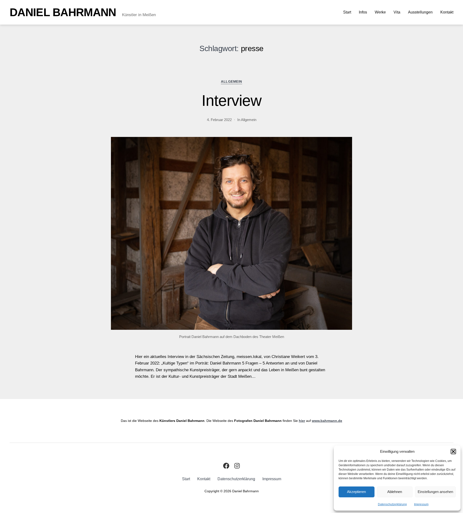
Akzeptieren (356, 492)
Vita (397, 12)
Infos (363, 12)
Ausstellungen (420, 12)
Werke (380, 12)
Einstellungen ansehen (435, 492)
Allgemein (231, 81)
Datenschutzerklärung (392, 504)
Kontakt (446, 12)
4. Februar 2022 (219, 120)
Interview (231, 100)
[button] (453, 451)
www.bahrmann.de (327, 421)
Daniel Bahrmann (63, 12)
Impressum (421, 504)
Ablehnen (394, 492)
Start (347, 12)
